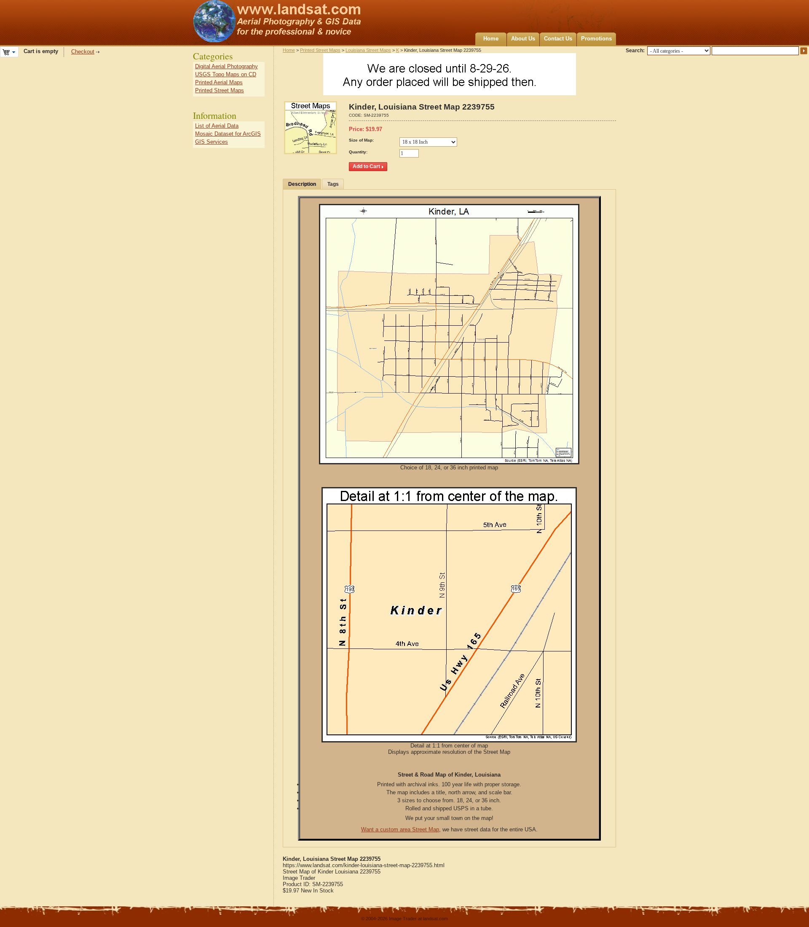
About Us (523, 38)
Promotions (596, 38)
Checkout (82, 51)
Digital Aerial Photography (226, 66)
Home (490, 38)
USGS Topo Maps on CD (225, 74)
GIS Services (211, 142)
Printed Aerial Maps (219, 82)
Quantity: (358, 152)
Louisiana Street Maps (368, 50)
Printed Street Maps (320, 50)
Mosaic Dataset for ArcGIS (228, 134)
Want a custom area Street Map (400, 829)
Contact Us (558, 38)
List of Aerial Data (216, 126)
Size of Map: (361, 140)
